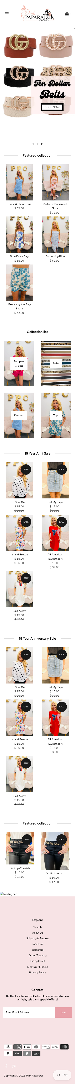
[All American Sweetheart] (55, 533)
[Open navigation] (6, 14)
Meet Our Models (37, 967)
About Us (37, 933)
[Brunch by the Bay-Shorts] (19, 283)
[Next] (69, 859)
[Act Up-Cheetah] (20, 848)
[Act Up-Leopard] (55, 851)
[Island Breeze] (19, 533)
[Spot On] (19, 480)
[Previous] (6, 859)
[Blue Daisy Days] (19, 234)
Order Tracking (37, 955)
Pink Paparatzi (34, 1076)
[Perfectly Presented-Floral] (55, 182)
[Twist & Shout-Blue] (19, 182)
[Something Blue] (55, 234)
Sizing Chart (37, 961)
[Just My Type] (55, 480)
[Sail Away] (19, 589)
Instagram (38, 950)
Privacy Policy (37, 972)
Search (37, 927)
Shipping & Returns (37, 938)
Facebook (37, 944)
